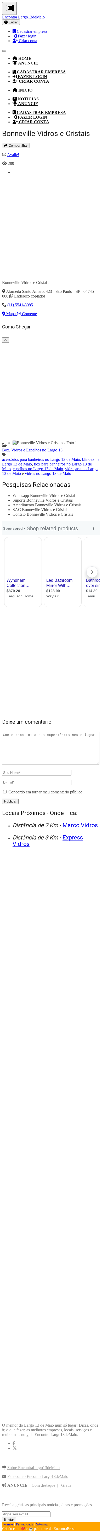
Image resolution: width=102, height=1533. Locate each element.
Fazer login (26, 36)
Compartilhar (18, 145)
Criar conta (27, 40)
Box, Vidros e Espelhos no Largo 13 (32, 450)
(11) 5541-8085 (20, 305)
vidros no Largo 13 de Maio (48, 473)
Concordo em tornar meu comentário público (45, 792)
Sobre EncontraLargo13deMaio (33, 1467)
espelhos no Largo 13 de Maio (38, 469)
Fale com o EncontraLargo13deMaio (37, 1476)
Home (24, 58)
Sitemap (42, 1524)
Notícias (28, 99)
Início (24, 90)
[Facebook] (14, 1443)
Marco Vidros (80, 825)
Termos (7, 1524)
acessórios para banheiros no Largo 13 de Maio (41, 459)
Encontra (23, 17)
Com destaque (43, 1485)
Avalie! (13, 154)
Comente (29, 314)
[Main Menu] (9, 8)
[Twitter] (15, 1448)
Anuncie (27, 63)
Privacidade (24, 1524)
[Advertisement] (51, 225)
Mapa (11, 314)
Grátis (66, 1485)
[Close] (5, 340)
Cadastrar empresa (31, 31)
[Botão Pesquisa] (4, 51)
